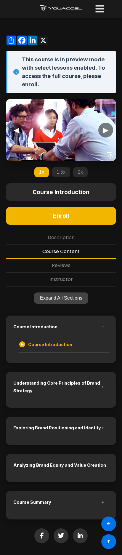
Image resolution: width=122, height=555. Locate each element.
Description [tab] (61, 237)
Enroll (61, 215)
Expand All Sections (61, 297)
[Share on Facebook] (41, 535)
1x (41, 172)
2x (80, 172)
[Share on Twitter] (61, 535)
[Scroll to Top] (108, 541)
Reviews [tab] (61, 265)
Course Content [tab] (61, 251)
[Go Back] (108, 523)
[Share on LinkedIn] (80, 535)
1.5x (61, 172)
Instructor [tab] (61, 279)
